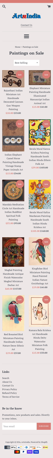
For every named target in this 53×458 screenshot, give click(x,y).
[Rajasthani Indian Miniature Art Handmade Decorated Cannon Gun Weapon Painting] (13, 78)
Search (5, 378)
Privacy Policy (9, 389)
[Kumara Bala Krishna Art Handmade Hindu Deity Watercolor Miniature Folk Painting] (40, 311)
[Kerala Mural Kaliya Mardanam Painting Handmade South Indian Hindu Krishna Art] (40, 194)
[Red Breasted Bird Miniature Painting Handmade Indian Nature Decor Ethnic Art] (13, 313)
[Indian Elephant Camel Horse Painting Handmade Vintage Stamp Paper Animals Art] (13, 135)
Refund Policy (9, 393)
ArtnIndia (25, 442)
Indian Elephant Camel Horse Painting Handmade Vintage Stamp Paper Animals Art (13, 162)
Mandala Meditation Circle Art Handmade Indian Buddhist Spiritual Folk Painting (13, 212)
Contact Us (26, 25)
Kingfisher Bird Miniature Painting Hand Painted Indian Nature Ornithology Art (40, 276)
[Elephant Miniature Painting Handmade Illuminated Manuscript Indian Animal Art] (40, 77)
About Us (7, 381)
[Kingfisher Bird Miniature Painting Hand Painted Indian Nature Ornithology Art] (40, 251)
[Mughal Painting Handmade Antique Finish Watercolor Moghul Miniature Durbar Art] (13, 252)
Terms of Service (10, 396)
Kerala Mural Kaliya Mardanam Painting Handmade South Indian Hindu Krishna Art (39, 220)
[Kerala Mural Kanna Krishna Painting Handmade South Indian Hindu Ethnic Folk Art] (40, 132)
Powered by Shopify (39, 442)
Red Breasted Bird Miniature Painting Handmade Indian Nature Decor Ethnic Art (13, 342)
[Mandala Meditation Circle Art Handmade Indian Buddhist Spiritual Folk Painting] (13, 190)
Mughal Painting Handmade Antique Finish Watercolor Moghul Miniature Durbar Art (13, 277)
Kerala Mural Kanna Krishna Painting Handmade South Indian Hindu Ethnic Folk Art (40, 156)
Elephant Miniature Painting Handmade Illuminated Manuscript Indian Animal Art (39, 96)
